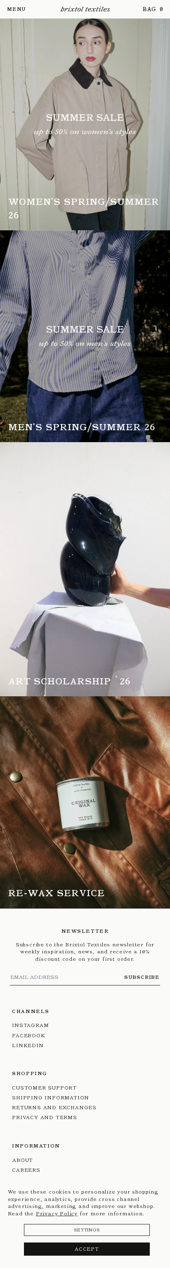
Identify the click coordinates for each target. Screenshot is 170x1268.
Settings (86, 1230)
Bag (150, 9)
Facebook (28, 1035)
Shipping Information (50, 1097)
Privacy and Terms (44, 1117)
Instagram (30, 1025)
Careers (26, 1169)
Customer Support (44, 1087)
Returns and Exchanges (54, 1107)
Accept (87, 1248)
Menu (16, 8)
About (22, 1160)
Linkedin (27, 1045)
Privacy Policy (57, 1213)
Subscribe (142, 977)
